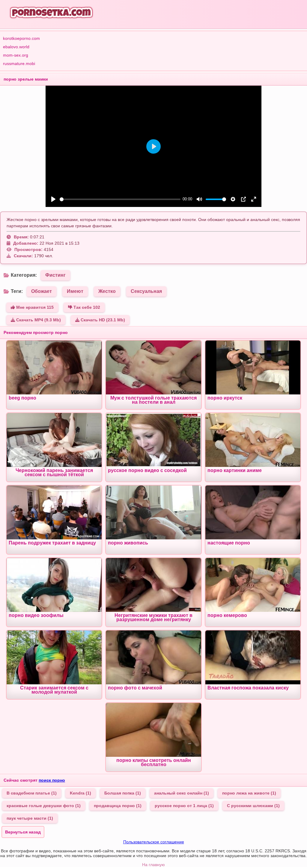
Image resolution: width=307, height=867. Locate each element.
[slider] (120, 199)
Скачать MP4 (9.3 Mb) (38, 319)
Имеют (75, 291)
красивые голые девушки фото (44, 805)
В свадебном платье (32, 793)
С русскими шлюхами (253, 805)
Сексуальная (146, 291)
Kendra (80, 793)
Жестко (107, 291)
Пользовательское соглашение (153, 841)
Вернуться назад (23, 832)
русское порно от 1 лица (184, 805)
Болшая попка (122, 793)
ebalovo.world (16, 46)
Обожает (41, 291)
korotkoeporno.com (21, 38)
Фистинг (55, 275)
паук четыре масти (30, 818)
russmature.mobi (19, 63)
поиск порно (52, 780)
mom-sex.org (15, 55)
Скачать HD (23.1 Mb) (102, 319)
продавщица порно (118, 805)
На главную (153, 864)
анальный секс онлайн (181, 793)
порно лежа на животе (249, 793)
